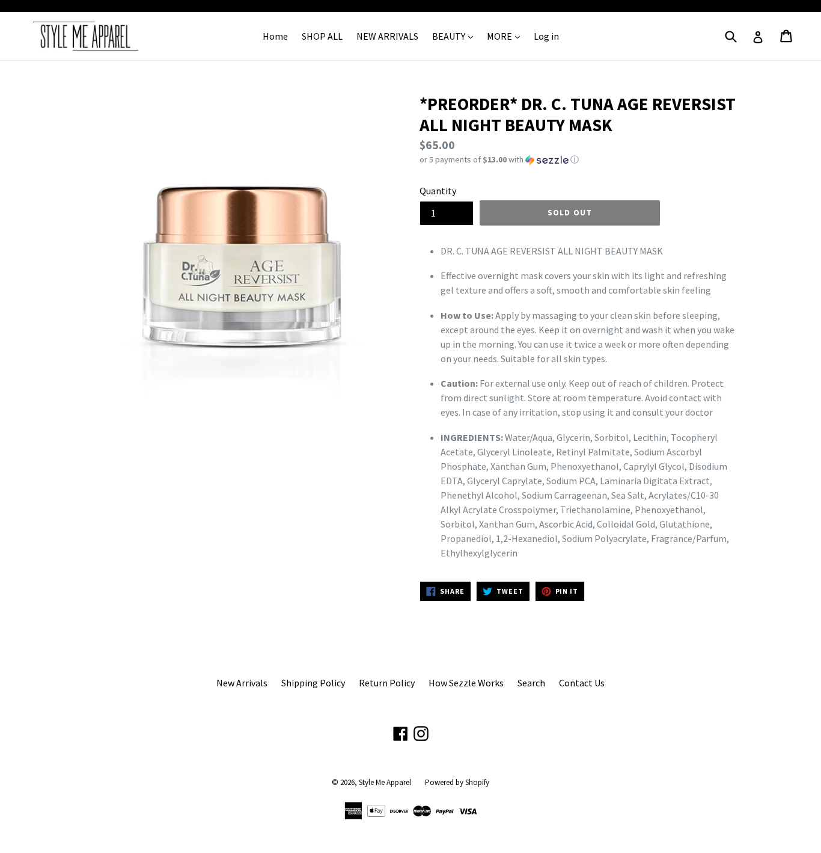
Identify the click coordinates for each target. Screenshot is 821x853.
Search (531, 683)
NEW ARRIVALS (387, 36)
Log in (546, 36)
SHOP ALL (322, 36)
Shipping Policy (313, 683)
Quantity (438, 191)
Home (275, 36)
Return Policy (387, 683)
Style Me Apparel (385, 782)
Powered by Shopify (457, 782)
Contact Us (582, 683)
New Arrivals (241, 683)
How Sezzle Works (466, 683)
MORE (500, 36)
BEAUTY (449, 36)
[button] (579, 159)
